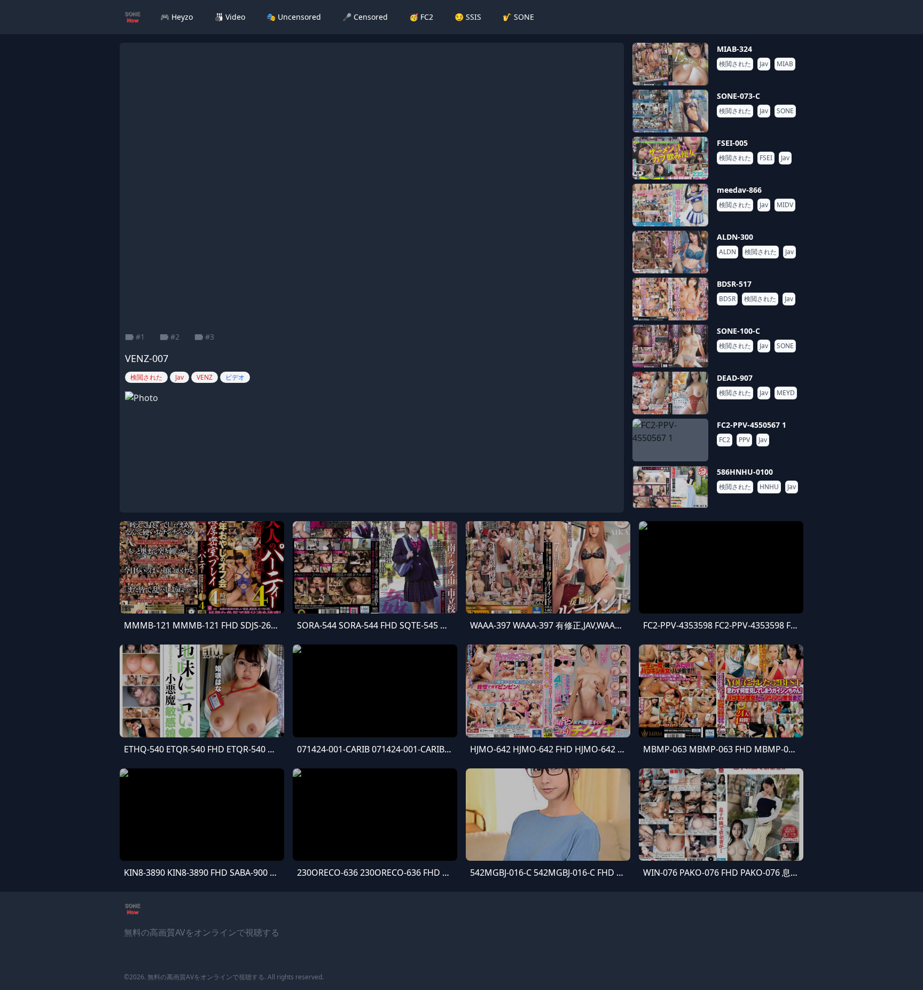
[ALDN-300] (670, 252)
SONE (785, 111)
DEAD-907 (735, 378)
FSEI (766, 158)
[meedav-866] (670, 205)
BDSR (727, 299)
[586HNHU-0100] (670, 487)
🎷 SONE (518, 17)
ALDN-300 (735, 237)
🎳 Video (229, 17)
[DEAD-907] (670, 393)
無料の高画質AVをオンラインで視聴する (205, 976)
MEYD (786, 393)
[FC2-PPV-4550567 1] (670, 440)
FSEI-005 (732, 143)
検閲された (735, 64)
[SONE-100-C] (670, 346)
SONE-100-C (738, 331)
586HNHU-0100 (745, 472)
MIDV (785, 205)
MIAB (785, 64)
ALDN (727, 252)
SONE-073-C (738, 96)
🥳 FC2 (421, 17)
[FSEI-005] (670, 158)
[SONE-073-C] (670, 111)
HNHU (769, 487)
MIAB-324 (734, 49)
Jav (764, 64)
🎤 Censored (365, 17)
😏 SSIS (468, 17)
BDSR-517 (734, 284)
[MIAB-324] (670, 64)
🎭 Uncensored (294, 17)
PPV (744, 440)
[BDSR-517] (670, 299)
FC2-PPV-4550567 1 (751, 425)
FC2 (724, 440)
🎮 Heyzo (176, 17)
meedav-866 (739, 190)
